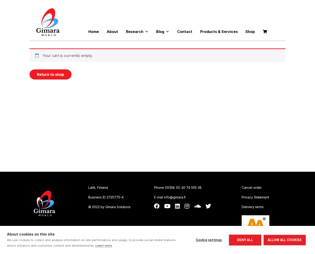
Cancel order (252, 187)
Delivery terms (253, 207)
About (112, 31)
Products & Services (219, 31)
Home (93, 31)
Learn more (103, 245)
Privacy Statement (255, 197)
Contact (184, 31)
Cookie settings (209, 240)
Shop (250, 31)
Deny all (245, 240)
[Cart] (265, 31)
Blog (160, 31)
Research (134, 31)
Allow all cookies (285, 240)
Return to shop (50, 74)
